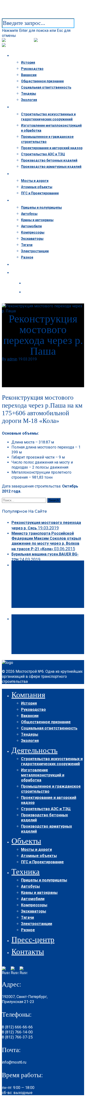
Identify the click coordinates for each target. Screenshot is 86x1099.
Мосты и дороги (34, 181)
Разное (27, 257)
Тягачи (26, 245)
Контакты (25, 273)
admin (12, 359)
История (28, 62)
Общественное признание (42, 81)
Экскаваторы (32, 239)
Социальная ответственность (46, 87)
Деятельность (28, 107)
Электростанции (35, 251)
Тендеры (28, 93)
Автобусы (29, 214)
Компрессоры (32, 232)
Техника (23, 200)
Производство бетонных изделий (49, 160)
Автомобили (31, 226)
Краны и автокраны (37, 220)
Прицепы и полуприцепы (41, 207)
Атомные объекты (36, 187)
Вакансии (29, 75)
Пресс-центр (27, 265)
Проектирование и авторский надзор (51, 148)
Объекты (24, 174)
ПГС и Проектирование (40, 193)
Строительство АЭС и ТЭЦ (43, 154)
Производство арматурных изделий (51, 166)
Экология (29, 100)
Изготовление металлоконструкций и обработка (42, 775)
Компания (25, 56)
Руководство (32, 69)
